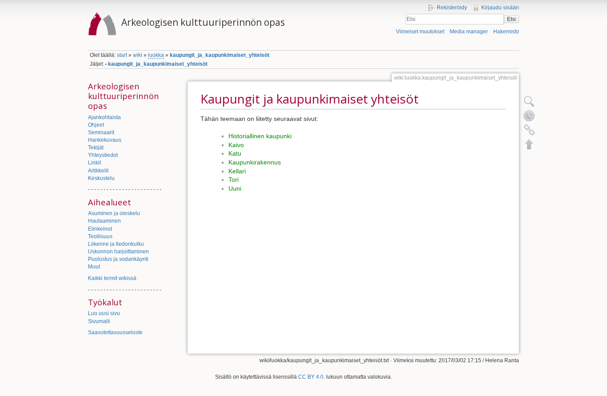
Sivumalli (99, 321)
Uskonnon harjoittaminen (118, 251)
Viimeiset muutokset (420, 31)
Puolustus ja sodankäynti (118, 259)
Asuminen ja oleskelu (114, 213)
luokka (156, 55)
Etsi (511, 19)
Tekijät (96, 147)
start (122, 55)
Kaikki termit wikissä (112, 278)
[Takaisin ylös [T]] (529, 144)
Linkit (94, 163)
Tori (233, 179)
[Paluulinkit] (529, 130)
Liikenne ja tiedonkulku (116, 244)
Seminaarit (101, 132)
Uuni (234, 188)
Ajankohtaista (104, 117)
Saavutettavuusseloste (115, 332)
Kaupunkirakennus (254, 162)
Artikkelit (98, 171)
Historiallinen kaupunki (260, 136)
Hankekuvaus (104, 140)
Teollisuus (100, 236)
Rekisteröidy (452, 7)
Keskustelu (101, 178)
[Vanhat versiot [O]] (529, 115)
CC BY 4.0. (311, 377)
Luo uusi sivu (104, 313)
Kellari (237, 171)
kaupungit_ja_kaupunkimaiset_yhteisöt (219, 55)
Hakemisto (506, 31)
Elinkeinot (100, 229)
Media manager (469, 31)
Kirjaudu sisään (500, 7)
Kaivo (236, 144)
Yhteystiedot (103, 155)
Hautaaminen (104, 221)
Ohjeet (96, 125)
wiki (137, 55)
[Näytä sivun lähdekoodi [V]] (529, 101)
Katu (234, 153)
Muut (94, 267)
